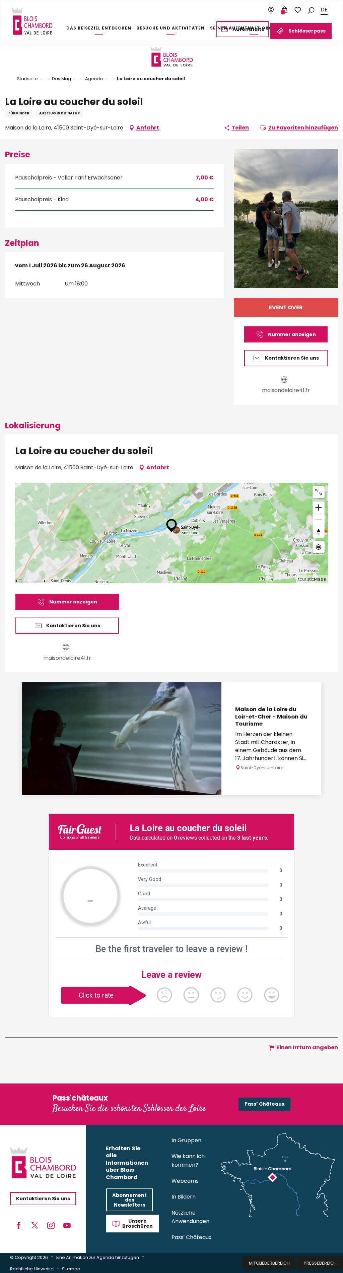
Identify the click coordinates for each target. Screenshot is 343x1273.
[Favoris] (298, 10)
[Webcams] (271, 10)
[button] (311, 10)
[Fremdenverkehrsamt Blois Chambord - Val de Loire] (32, 21)
